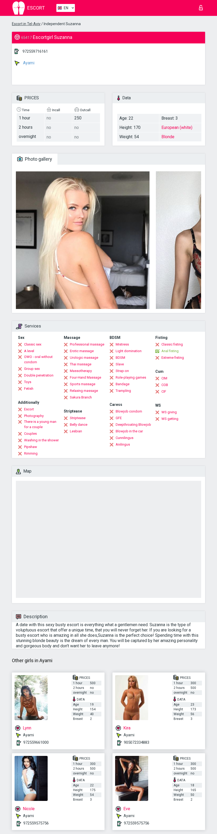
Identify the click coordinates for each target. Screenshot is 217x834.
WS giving (169, 412)
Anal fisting (170, 351)
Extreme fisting (172, 358)
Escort (29, 409)
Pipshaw (30, 447)
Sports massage (82, 384)
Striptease (77, 418)
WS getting (169, 419)
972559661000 (36, 742)
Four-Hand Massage (85, 377)
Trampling (123, 391)
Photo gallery (38, 159)
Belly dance (78, 425)
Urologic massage (84, 358)
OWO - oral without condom (38, 359)
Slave (120, 364)
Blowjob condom (129, 411)
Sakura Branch (81, 397)
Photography (34, 416)
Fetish (28, 389)
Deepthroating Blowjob (133, 425)
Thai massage (80, 364)
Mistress (122, 344)
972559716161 (35, 51)
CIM (164, 378)
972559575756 (36, 823)
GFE (119, 418)
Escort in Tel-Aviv (26, 24)
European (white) (176, 127)
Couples (30, 434)
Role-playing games (131, 377)
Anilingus (123, 444)
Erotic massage (82, 351)
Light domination (129, 351)
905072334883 (136, 742)
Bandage (122, 384)
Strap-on (122, 371)
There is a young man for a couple (40, 424)
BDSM (120, 358)
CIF (163, 391)
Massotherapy (81, 371)
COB (164, 385)
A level (29, 351)
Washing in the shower (41, 440)
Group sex (32, 369)
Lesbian (76, 431)
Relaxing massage (84, 391)
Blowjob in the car (129, 431)
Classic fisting (172, 344)
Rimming (31, 453)
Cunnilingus (124, 438)
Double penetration (38, 375)
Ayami (28, 62)
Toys (27, 382)
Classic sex (32, 344)
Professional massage (87, 344)
